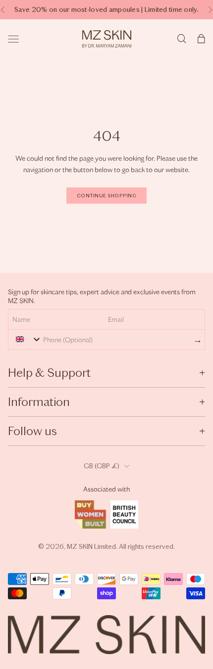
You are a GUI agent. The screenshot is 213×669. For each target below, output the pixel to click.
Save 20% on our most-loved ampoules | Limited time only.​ (106, 9)
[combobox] (26, 339)
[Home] (106, 38)
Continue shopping (106, 196)
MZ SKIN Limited (91, 546)
